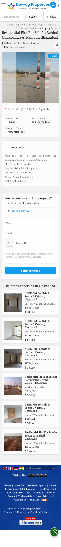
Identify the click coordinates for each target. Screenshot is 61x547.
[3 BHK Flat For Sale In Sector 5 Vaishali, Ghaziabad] (13, 302)
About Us (19, 485)
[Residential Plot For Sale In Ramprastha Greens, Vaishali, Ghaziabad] (13, 386)
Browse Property (37, 485)
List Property (46, 488)
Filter (52, 16)
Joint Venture (29, 488)
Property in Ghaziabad (25, 24)
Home (10, 24)
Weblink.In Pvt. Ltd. (39, 512)
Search (32, 16)
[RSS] (45, 499)
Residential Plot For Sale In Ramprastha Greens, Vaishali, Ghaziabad (41, 380)
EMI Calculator (35, 492)
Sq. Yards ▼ (43, 122)
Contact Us (20, 499)
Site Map (34, 499)
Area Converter (15, 492)
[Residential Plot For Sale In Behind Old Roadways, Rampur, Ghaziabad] (30, 102)
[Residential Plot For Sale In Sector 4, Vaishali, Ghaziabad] (13, 442)
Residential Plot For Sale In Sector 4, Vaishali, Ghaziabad (41, 435)
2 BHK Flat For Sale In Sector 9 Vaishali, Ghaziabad (37, 407)
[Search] (53, 5)
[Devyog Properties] (28, 6)
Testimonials (25, 496)
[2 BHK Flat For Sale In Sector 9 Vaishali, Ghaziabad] (13, 414)
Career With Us (43, 496)
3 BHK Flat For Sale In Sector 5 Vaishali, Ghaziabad (37, 296)
